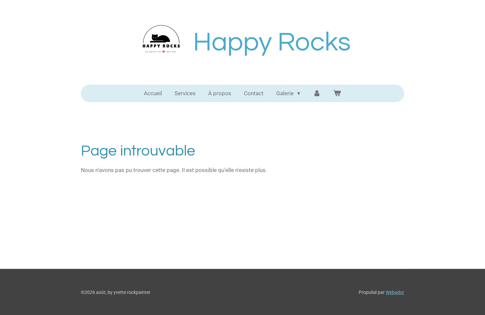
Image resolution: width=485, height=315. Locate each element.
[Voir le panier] (337, 94)
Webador (395, 292)
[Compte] (316, 94)
